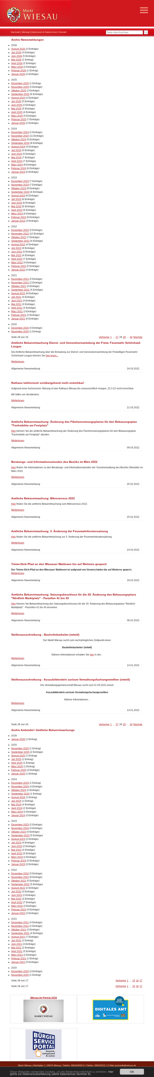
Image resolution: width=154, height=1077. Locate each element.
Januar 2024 (18, 172)
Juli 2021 (16, 297)
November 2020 (20, 331)
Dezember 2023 (20, 181)
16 (137, 980)
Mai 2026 (16, 59)
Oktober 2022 (18, 237)
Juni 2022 (16, 251)
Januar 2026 (18, 74)
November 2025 (20, 87)
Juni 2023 (16, 202)
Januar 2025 (18, 123)
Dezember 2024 (20, 132)
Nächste (137, 337)
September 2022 (20, 241)
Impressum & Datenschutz (44, 32)
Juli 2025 (16, 101)
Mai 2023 (16, 206)
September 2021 (20, 289)
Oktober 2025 (18, 90)
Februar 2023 (18, 217)
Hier (13, 431)
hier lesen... (52, 355)
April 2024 (16, 161)
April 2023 (16, 210)
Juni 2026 (16, 56)
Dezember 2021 (20, 279)
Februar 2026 (18, 70)
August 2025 (18, 97)
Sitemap (25, 32)
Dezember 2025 (20, 83)
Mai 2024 (16, 157)
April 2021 (16, 307)
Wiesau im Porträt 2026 (43, 997)
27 (117, 337)
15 (133, 980)
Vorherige (104, 337)
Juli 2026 (16, 52)
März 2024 (17, 164)
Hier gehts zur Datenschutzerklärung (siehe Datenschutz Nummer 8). (61, 1073)
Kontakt (63, 32)
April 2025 (16, 112)
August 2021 (18, 293)
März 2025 (17, 115)
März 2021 (17, 311)
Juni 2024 (16, 154)
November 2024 (20, 135)
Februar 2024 (18, 168)
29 (124, 337)
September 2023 (20, 192)
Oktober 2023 (18, 188)
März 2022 (17, 262)
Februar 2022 (18, 266)
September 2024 (20, 143)
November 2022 (20, 233)
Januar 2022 (18, 269)
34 (131, 337)
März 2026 (17, 67)
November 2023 (20, 184)
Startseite (15, 32)
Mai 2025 (16, 108)
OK (132, 1072)
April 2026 (16, 63)
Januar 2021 (18, 318)
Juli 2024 (16, 150)
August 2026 (18, 49)
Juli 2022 (16, 248)
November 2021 (20, 282)
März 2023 (17, 213)
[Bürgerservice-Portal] (43, 1059)
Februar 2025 (18, 119)
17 (141, 980)
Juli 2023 (16, 199)
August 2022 (18, 244)
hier (92, 654)
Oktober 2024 (18, 139)
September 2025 (20, 94)
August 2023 (18, 195)
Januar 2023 (18, 220)
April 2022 (16, 259)
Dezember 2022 (20, 230)
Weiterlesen (17, 361)
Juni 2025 (16, 105)
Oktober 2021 (18, 286)
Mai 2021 (16, 304)
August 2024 (18, 146)
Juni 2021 (16, 300)
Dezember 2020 (20, 328)
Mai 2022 (16, 255)
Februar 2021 (18, 315)
